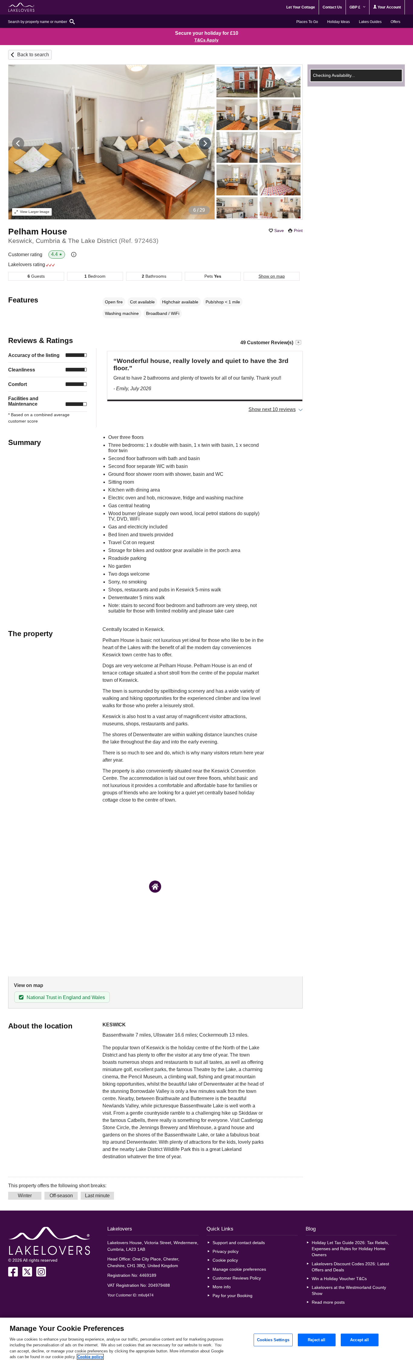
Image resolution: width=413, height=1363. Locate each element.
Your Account (389, 7)
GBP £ (355, 7)
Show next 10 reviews (272, 409)
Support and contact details (239, 1242)
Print (298, 230)
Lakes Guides (370, 22)
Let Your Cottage (300, 7)
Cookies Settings (273, 1340)
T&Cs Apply (206, 40)
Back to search (33, 54)
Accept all (359, 1340)
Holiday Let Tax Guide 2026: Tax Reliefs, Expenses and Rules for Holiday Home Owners (350, 1248)
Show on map (272, 276)
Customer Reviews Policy (237, 1278)
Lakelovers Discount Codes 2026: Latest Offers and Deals (350, 1266)
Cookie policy (225, 1260)
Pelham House (37, 231)
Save (279, 230)
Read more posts (328, 1302)
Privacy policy (226, 1251)
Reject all (316, 1340)
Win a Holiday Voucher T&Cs (339, 1278)
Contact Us (332, 7)
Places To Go (307, 22)
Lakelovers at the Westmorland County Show (349, 1290)
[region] (206, 1340)
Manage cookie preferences (239, 1269)
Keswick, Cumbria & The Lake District (83, 240)
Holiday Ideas (338, 22)
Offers (395, 22)
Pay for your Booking (232, 1295)
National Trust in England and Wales (66, 997)
